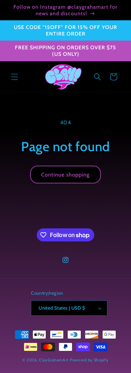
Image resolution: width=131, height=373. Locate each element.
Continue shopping (65, 174)
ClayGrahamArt (54, 359)
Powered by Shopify (89, 359)
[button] (15, 77)
